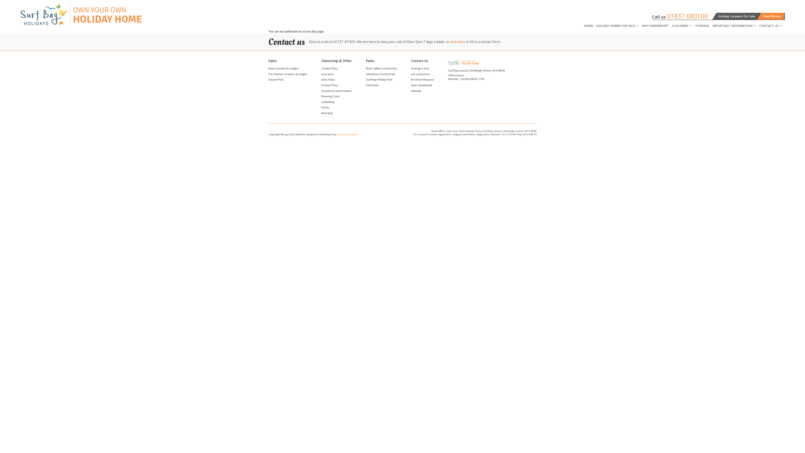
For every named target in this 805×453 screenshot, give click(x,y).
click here (457, 41)
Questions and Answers (336, 91)
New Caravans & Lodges (283, 68)
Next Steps (328, 79)
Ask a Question (420, 74)
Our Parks (680, 26)
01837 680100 (687, 16)
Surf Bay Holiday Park (379, 79)
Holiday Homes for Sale (615, 26)
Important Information (732, 26)
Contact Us (769, 26)
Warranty (327, 113)
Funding (702, 25)
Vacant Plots (276, 79)
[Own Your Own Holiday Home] (96, 14)
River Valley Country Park (381, 68)
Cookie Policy (329, 68)
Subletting (327, 102)
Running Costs (330, 96)
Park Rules (372, 85)
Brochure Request (422, 79)
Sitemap (416, 91)
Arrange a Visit (420, 68)
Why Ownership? (655, 25)
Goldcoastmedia (347, 134)
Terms (325, 107)
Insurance (327, 74)
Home (588, 25)
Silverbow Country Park (380, 74)
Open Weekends (421, 85)
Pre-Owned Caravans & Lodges (287, 74)
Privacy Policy (329, 85)
